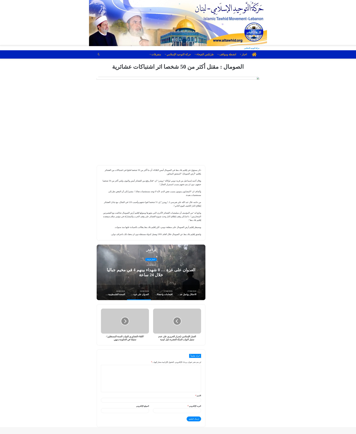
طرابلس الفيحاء (205, 54)
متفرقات (156, 54)
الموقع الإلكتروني (142, 406)
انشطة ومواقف (227, 54)
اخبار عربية (151, 260)
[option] (151, 272)
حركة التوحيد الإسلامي (179, 54)
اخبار (244, 54)
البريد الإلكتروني (194, 406)
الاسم (198, 396)
